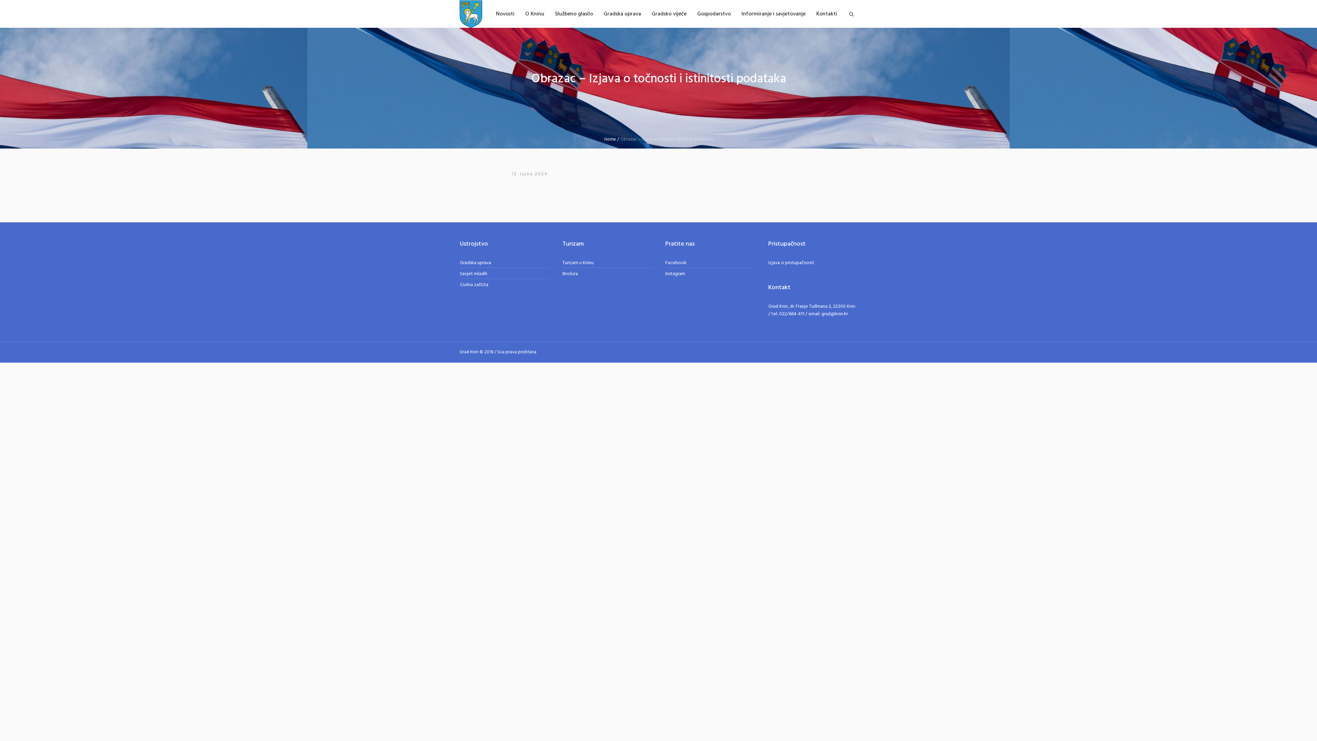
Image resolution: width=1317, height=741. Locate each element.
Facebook (676, 263)
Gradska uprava (475, 263)
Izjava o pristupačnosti (791, 263)
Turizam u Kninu (578, 263)
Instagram (675, 274)
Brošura (570, 274)
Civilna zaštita (474, 285)
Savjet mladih (473, 274)
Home (610, 139)
